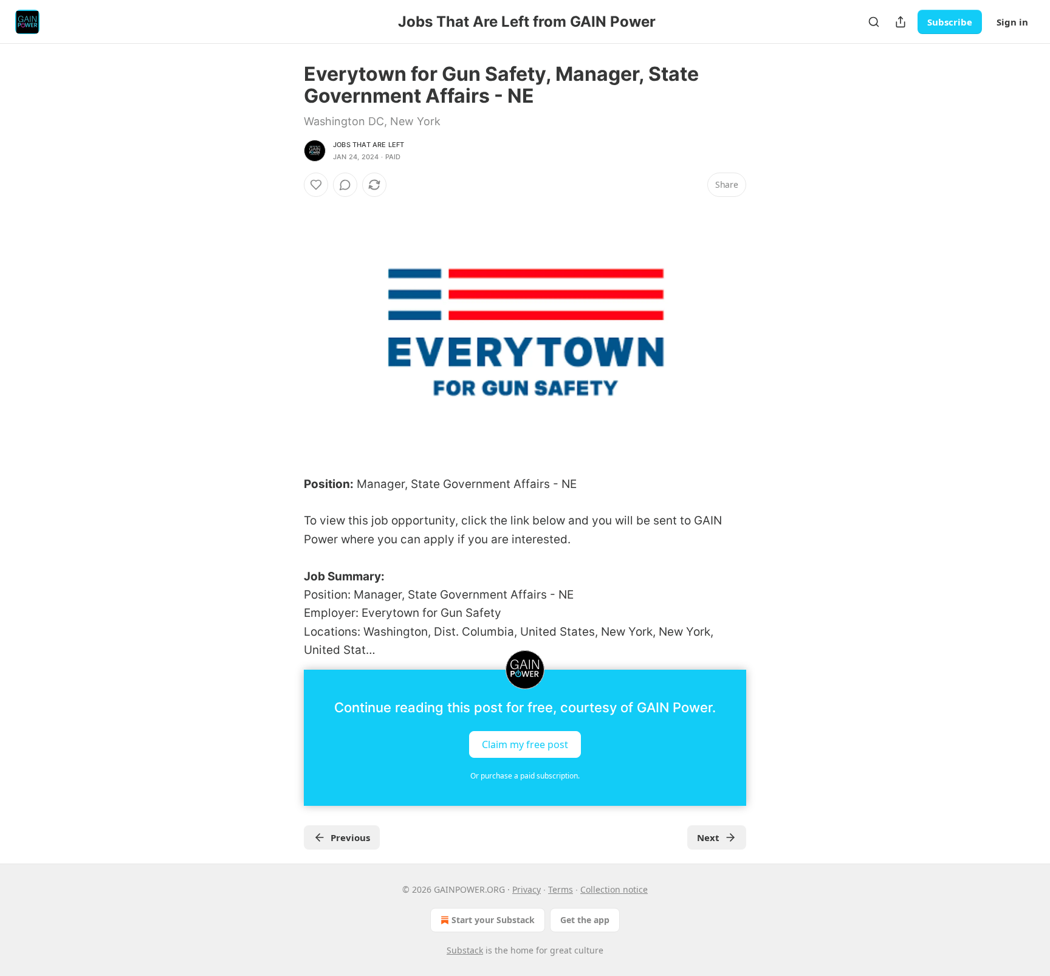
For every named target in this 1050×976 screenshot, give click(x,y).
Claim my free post (525, 744)
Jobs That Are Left (369, 144)
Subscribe (949, 22)
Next (708, 837)
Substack (465, 950)
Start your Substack (493, 920)
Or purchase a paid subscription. (525, 776)
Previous (350, 837)
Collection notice (614, 889)
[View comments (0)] (345, 185)
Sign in (1012, 22)
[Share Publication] (900, 22)
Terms (560, 889)
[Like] (316, 185)
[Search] (874, 22)
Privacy (526, 889)
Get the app (584, 920)
